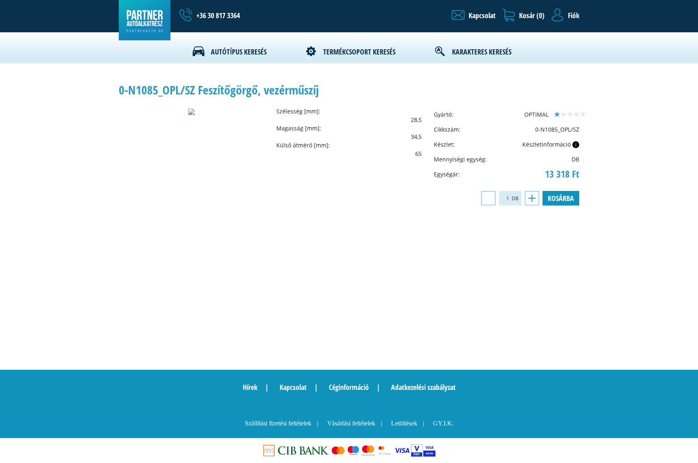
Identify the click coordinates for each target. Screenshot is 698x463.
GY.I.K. (443, 423)
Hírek (250, 387)
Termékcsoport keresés (359, 52)
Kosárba (561, 198)
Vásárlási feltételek (351, 423)
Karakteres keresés (481, 52)
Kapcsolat (293, 387)
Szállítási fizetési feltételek (278, 423)
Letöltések (404, 423)
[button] (474, 15)
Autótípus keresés (239, 52)
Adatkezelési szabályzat (423, 387)
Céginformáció (349, 387)
